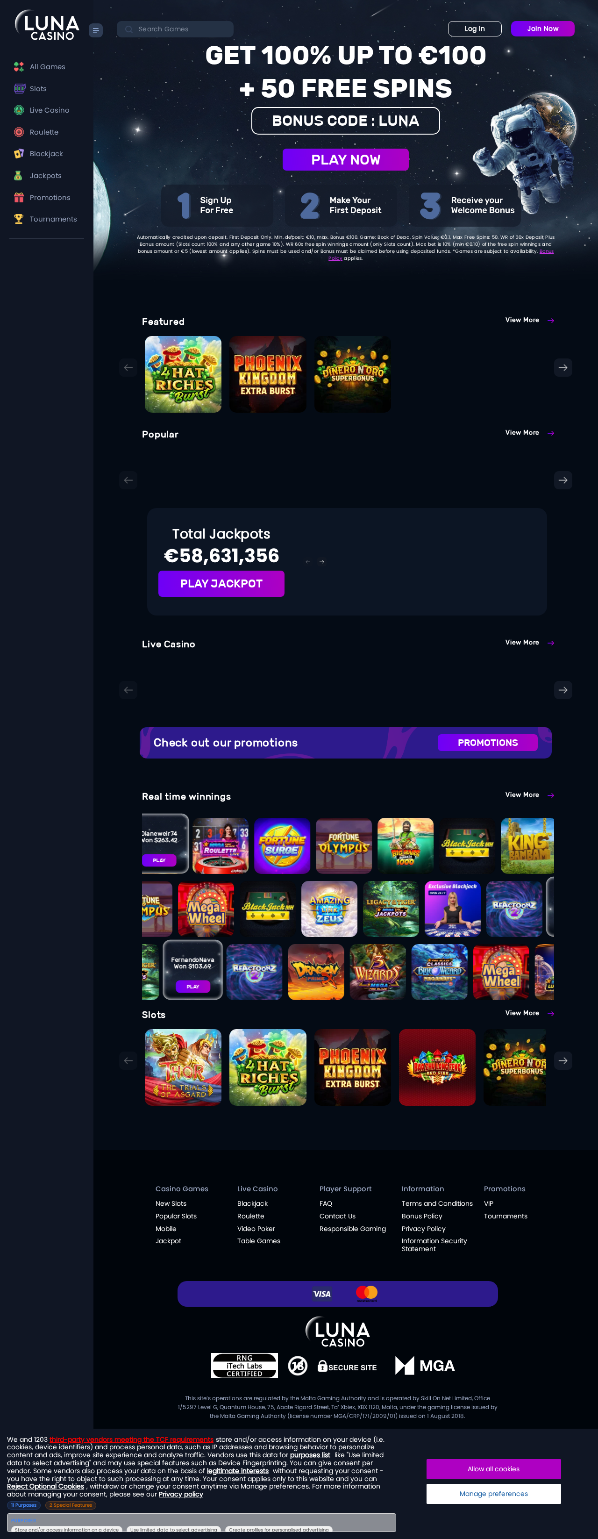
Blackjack (46, 153)
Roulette (44, 132)
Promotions (50, 197)
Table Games (258, 1241)
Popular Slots (176, 1216)
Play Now (346, 159)
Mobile (166, 1228)
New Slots (171, 1203)
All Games (47, 67)
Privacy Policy (424, 1228)
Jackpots (46, 175)
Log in (475, 28)
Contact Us (338, 1216)
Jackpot (168, 1241)
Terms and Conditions (437, 1203)
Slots (38, 88)
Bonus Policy (422, 1216)
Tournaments (53, 219)
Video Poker (256, 1228)
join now (542, 28)
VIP (488, 1203)
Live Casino (50, 110)
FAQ (326, 1203)
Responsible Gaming (353, 1228)
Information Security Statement (434, 1244)
